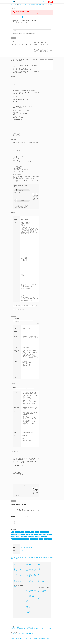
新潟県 (30, 575)
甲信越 (27, 575)
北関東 (27, 569)
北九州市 (30, 596)
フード (39, 575)
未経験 (45, 538)
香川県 (32, 590)
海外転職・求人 (33, 633)
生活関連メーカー (40, 569)
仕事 (24, 628)
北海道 (27, 564)
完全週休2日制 (28, 607)
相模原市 (35, 574)
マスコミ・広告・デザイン (41, 576)
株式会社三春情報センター (39, 4)
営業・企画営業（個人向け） (32, 4)
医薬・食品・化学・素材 (17, 580)
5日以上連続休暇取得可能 (38, 552)
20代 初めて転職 (43, 534)
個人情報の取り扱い (17, 638)
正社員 (28, 538)
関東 (38, 534)
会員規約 (13, 638)
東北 (26, 565)
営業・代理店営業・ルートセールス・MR (24, 4)
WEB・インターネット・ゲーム (18, 575)
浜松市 (32, 581)
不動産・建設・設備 (40, 580)
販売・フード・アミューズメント (18, 568)
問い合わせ (26, 638)
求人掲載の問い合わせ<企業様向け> (33, 638)
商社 (38, 570)
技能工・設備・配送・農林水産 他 (18, 581)
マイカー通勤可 (28, 611)
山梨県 (32, 575)
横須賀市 (29, 547)
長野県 (35, 575)
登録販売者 (18, 536)
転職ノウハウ (31, 628)
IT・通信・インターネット (41, 564)
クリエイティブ (16, 574)
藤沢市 (27, 547)
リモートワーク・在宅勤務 (34, 538)
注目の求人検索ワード (22, 538)
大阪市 (32, 585)
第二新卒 (41, 538)
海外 (26, 597)
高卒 (38, 598)
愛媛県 (35, 590)
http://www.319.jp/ (24, 377)
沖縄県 (33, 595)
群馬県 (35, 569)
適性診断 (32, 627)
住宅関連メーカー (40, 568)
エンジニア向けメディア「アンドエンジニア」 (45, 628)
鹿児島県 (30, 595)
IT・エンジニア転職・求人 (15, 633)
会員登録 (50, 2)
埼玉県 (30, 570)
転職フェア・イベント (36, 628)
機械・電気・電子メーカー (41, 565)
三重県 (30, 580)
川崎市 (32, 574)
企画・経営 (15, 565)
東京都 (35, 570)
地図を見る (24, 441)
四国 (26, 590)
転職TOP (12, 4)
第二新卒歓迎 (22, 552)
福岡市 (33, 596)
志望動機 (29, 627)
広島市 (32, 589)
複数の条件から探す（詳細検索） (42, 590)
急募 (26, 601)
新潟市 (30, 576)
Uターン (35, 627)
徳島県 (30, 590)
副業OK (27, 606)
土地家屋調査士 (34, 534)
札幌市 (30, 564)
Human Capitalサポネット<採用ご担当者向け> (44, 638)
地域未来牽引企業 (20, 534)
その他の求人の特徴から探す (29, 616)
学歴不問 (34, 552)
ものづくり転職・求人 (21, 633)
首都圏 (27, 570)
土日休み (39, 596)
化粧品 (45, 536)
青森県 (30, 565)
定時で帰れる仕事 (14, 538)
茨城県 (30, 569)
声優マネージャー (31, 536)
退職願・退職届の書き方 (15, 628)
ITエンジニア (15, 576)
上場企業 (27, 613)
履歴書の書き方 (13, 627)
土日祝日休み (50, 538)
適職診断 (22, 628)
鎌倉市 (32, 547)
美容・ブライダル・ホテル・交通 (18, 569)
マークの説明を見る (36, 323)
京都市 (30, 585)
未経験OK (27, 612)
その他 (39, 585)
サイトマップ (22, 638)
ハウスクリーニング (24, 536)
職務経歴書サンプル (19, 627)
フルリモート (49, 534)
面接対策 (27, 628)
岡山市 (30, 589)
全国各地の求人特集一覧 (41, 591)
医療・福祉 (15, 570)
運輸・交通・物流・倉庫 (41, 581)
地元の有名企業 (14, 534)
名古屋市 (35, 581)
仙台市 (30, 568)
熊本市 (35, 596)
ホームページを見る (25, 436)
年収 (19, 628)
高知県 (30, 591)
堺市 (34, 585)
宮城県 (35, 565)
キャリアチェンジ (27, 534)
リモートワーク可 (28, 605)
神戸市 (36, 585)
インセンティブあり (45, 552)
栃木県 (32, 569)
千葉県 (32, 570)
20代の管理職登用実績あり (28, 552)
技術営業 (13, 536)
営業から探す (15, 4)
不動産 (22, 550)
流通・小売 (39, 574)
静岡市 (30, 581)
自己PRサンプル (24, 627)
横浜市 (24, 547)
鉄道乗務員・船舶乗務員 (39, 536)
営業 (18, 4)
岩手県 (32, 565)
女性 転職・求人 (28, 633)
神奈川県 (22, 547)
